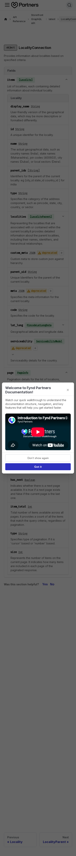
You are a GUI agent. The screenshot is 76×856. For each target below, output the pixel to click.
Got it (38, 466)
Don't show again (38, 458)
